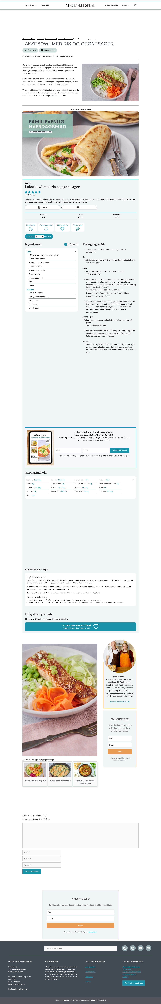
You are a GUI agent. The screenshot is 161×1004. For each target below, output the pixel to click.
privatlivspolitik (100, 456)
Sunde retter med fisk (65, 39)
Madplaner (89, 977)
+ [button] (42, 236)
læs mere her (121, 760)
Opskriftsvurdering (30, 819)
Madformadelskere (28, 39)
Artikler (87, 982)
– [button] (36, 236)
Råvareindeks (111, 5)
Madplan (46, 5)
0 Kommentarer (49, 50)
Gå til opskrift (31, 50)
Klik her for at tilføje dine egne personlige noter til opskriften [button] (46, 619)
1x (65, 244)
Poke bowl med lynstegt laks (35, 781)
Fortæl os (67, 628)
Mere (124, 5)
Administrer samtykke (134, 983)
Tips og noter (78, 225)
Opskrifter (29, 5)
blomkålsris (55, 96)
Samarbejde (126, 969)
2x (69, 244)
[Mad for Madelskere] (80, 5)
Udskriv (43, 207)
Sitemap (125, 977)
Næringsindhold (62, 225)
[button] (135, 5)
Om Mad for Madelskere (131, 967)
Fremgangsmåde (46, 225)
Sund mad (40, 39)
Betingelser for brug (129, 974)
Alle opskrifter (90, 967)
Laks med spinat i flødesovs (60, 781)
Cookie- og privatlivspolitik (131, 972)
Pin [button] (80, 207)
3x (73, 244)
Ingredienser (30, 225)
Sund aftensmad (51, 39)
